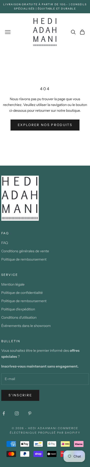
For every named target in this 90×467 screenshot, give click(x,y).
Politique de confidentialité (22, 292)
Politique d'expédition (18, 309)
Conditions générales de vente (25, 251)
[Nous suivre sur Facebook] (3, 413)
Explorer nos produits (45, 125)
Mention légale (12, 284)
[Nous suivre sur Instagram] (16, 413)
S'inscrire (20, 395)
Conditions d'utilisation (18, 317)
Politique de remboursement (23, 259)
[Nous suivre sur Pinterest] (29, 413)
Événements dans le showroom (26, 325)
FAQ (4, 243)
